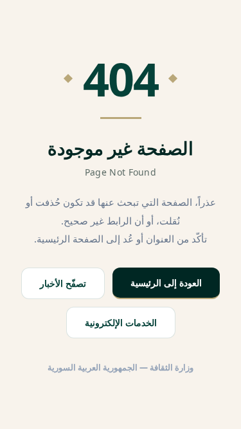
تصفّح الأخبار (63, 283)
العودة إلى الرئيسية (166, 283)
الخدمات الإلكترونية (121, 322)
